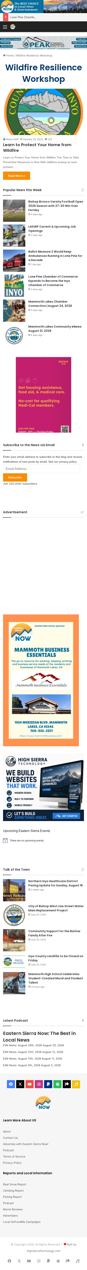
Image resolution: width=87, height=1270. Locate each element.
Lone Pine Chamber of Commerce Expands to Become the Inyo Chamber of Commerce (53, 281)
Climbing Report (13, 1190)
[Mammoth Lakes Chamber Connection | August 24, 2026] (14, 311)
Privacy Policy (12, 1162)
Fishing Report (12, 1196)
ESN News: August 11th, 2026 (22, 1058)
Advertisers (10, 1215)
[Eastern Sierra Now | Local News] (12, 26)
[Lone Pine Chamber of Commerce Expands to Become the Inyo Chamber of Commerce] (14, 286)
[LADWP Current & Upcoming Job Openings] (14, 236)
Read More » (16, 175)
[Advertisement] (43, 565)
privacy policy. (68, 461)
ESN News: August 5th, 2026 (21, 1065)
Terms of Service (14, 1156)
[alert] (43, 840)
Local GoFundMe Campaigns (21, 1221)
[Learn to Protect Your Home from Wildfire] (43, 112)
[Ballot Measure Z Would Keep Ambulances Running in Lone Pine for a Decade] (14, 261)
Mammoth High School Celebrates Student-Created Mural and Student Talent (55, 978)
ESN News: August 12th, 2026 (22, 1051)
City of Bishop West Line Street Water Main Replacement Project (56, 908)
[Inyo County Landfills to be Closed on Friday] (14, 961)
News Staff (12, 139)
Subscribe (15, 477)
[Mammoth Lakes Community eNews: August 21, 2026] (14, 336)
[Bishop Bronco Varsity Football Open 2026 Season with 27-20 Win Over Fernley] (14, 211)
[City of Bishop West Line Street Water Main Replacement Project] (14, 915)
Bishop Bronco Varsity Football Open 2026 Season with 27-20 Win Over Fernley (55, 206)
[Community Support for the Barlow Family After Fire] (14, 940)
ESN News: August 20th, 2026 (22, 1045)
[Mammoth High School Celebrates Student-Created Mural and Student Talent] (14, 983)
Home (9, 55)
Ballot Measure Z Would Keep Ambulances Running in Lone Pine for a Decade (55, 256)
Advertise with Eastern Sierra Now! (25, 1144)
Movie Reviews (13, 1209)
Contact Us (10, 1137)
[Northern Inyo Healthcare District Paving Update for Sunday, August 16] (14, 890)
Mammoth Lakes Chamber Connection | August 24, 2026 (50, 304)
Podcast (8, 1150)
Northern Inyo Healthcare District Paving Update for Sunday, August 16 (55, 883)
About (7, 1131)
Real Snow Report (14, 1184)
